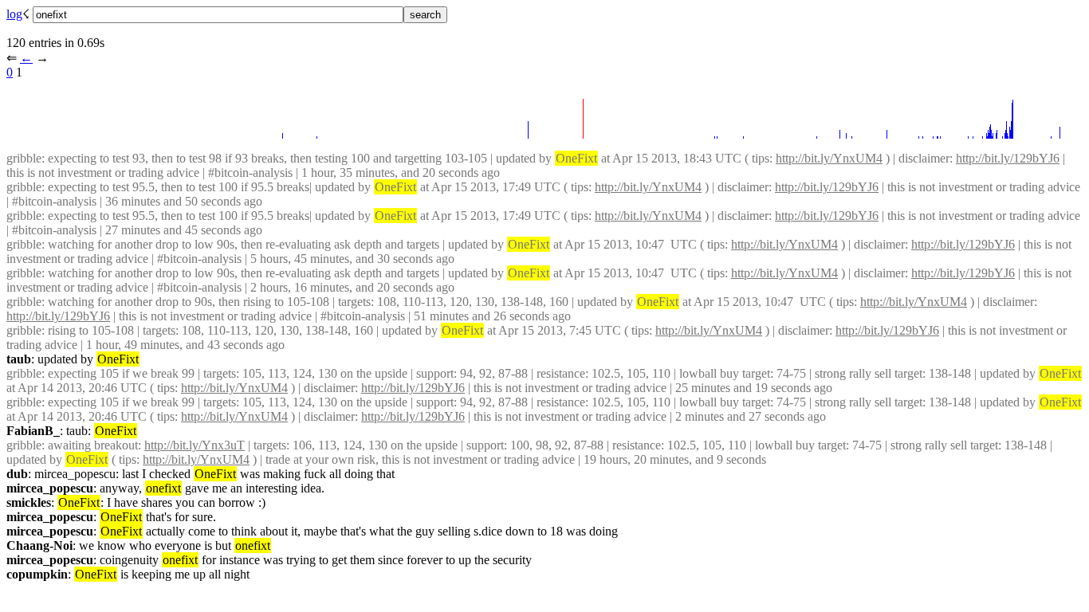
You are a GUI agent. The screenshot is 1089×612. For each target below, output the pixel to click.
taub (18, 359)
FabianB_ (33, 430)
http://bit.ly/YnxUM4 (829, 158)
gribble (23, 158)
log (14, 14)
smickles (28, 502)
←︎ (26, 58)
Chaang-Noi (39, 545)
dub (17, 474)
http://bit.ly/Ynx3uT (194, 445)
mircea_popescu (49, 488)
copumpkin (37, 574)
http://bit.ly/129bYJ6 (1008, 158)
